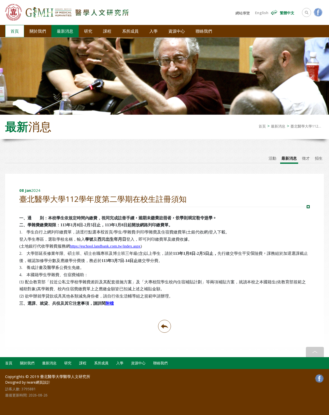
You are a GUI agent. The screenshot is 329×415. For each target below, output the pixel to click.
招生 (319, 158)
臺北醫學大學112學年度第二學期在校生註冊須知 (307, 126)
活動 (272, 158)
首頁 (15, 31)
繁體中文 (287, 12)
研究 (88, 31)
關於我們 (38, 31)
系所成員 (130, 31)
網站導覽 (242, 13)
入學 (153, 31)
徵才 (306, 158)
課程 (107, 31)
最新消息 (65, 31)
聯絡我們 (204, 31)
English (261, 12)
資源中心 (176, 31)
